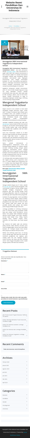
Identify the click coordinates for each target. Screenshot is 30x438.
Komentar (4, 261)
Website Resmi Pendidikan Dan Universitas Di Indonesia (14, 6)
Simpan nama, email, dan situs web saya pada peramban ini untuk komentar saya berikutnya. (14, 298)
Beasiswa (5, 395)
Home (10, 26)
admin (4, 57)
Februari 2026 (6, 362)
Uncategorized (6, 405)
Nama (3, 274)
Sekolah (16, 57)
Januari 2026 (6, 365)
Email (3, 281)
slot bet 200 (7, 186)
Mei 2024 (5, 379)
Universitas (5, 408)
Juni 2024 (5, 375)
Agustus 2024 (6, 369)
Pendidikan (16, 26)
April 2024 (5, 382)
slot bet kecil (6, 124)
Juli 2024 (5, 372)
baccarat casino (11, 71)
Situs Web (4, 288)
